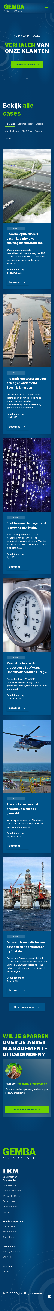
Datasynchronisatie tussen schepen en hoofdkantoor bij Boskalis (26, 947)
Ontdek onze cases (25, 64)
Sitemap (7, 1256)
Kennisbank (8, 1237)
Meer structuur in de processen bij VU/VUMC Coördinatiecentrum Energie (27, 667)
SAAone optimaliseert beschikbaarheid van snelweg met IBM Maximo (25, 238)
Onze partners (10, 1206)
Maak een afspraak (25, 1109)
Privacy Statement (12, 1251)
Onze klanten (9, 1201)
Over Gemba (9, 1185)
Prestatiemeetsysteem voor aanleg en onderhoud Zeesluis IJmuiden (26, 383)
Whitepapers (9, 1231)
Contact (7, 1212)
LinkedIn (7, 1271)
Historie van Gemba (13, 1190)
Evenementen (10, 1226)
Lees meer (15, 282)
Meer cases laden (24, 1007)
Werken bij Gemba (12, 1196)
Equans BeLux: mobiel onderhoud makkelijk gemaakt (22, 809)
